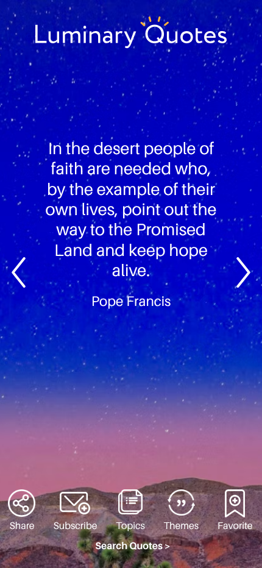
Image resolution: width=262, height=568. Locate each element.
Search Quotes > (133, 546)
